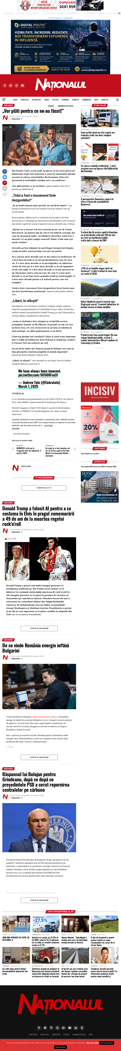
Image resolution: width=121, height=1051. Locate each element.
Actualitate (36, 99)
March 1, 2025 (28, 386)
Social (46, 99)
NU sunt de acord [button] (107, 1043)
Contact (51, 106)
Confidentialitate (79, 1034)
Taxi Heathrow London (90, 454)
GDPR (96, 99)
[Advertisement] (99, 364)
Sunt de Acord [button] (60, 1047)
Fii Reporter (33, 1034)
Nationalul (16, 119)
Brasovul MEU (99, 467)
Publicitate (44, 1034)
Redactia (104, 99)
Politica (55, 99)
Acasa (15, 99)
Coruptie (75, 99)
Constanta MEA (87, 467)
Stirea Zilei (25, 99)
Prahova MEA (111, 467)
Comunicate (86, 99)
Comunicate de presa (65, 106)
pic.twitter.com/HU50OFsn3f (38, 374)
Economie (65, 99)
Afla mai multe (93, 1043)
